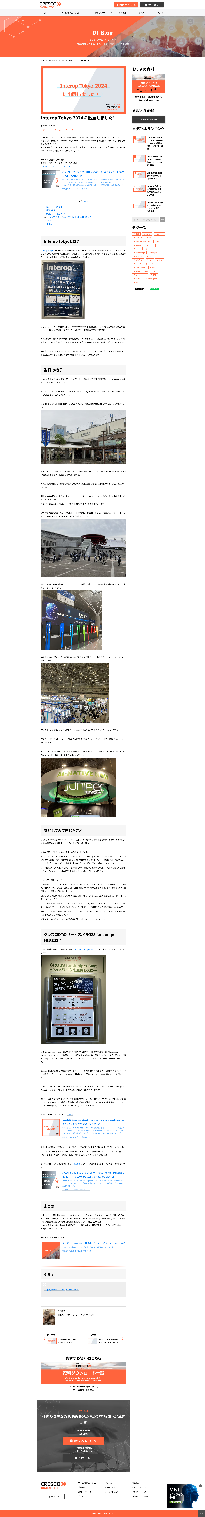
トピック (59, 130)
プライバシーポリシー (140, 1491)
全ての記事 (53, 60)
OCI (157, 271)
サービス (71, 130)
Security (148, 234)
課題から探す (100, 13)
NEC (150, 256)
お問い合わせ (153, 5)
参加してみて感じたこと (55, 213)
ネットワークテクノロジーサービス (56, 166)
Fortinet (138, 264)
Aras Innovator (152, 249)
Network (47, 130)
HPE (154, 275)
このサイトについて (139, 1487)
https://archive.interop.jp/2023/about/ (61, 1289)
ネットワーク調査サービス (144, 241)
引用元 (49, 223)
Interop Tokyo (47, 250)
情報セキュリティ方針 (140, 1496)
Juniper (82, 130)
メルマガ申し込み (112, 1491)
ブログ (141, 13)
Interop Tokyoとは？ (55, 206)
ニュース (161, 13)
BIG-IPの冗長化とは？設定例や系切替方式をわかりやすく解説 (154, 190)
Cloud (151, 238)
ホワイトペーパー (141, 275)
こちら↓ (70, 1114)
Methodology (140, 253)
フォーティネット (140, 267)
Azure (138, 271)
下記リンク (76, 1163)
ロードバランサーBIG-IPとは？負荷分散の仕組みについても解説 (155, 160)
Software (139, 238)
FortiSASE (151, 264)
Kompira (154, 253)
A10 (150, 260)
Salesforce (139, 260)
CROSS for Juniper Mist (84, 949)
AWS (147, 271)
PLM (137, 282)
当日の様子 (50, 210)
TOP (44, 13)
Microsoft (139, 256)
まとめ (48, 220)
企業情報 (139, 245)
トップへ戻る (52, 1497)
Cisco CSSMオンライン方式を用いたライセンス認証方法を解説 (155, 206)
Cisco (160, 260)
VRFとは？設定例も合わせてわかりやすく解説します (155, 175)
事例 (137, 234)
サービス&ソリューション (70, 13)
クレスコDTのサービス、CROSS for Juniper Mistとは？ (68, 217)
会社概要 (135, 1482)
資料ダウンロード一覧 (127, 5)
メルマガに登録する (149, 119)
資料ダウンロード (84, 1491)
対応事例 (122, 13)
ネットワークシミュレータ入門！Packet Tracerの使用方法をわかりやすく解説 (155, 143)
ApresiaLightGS (152, 279)
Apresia (138, 279)
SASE (153, 267)
